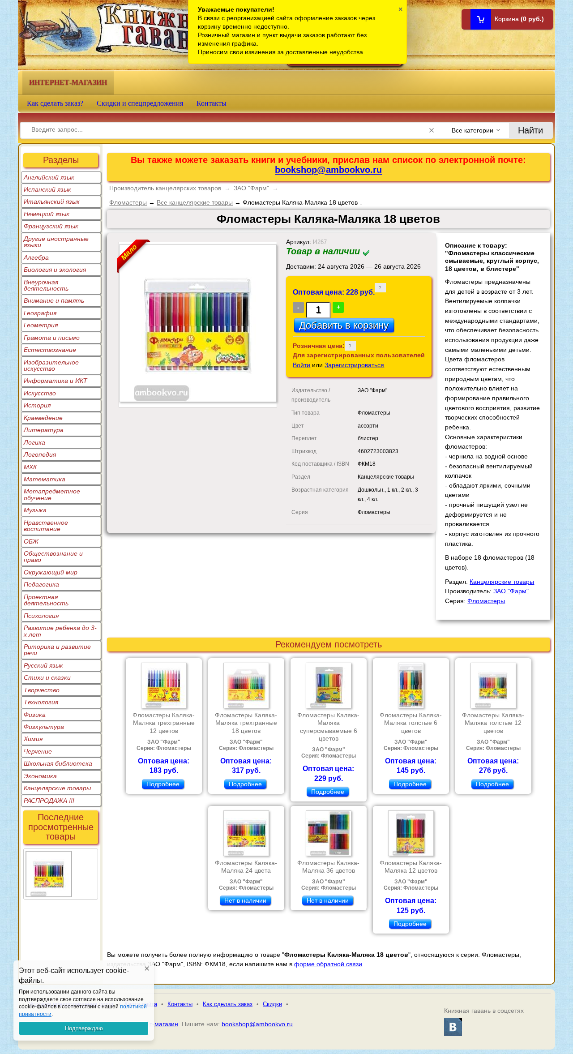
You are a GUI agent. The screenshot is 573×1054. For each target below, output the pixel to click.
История (37, 405)
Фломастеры (128, 202)
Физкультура (44, 726)
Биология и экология (55, 269)
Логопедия (40, 454)
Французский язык (51, 226)
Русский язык (43, 665)
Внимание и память (54, 300)
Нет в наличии (245, 900)
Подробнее (163, 784)
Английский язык (49, 177)
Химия (33, 738)
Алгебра (36, 257)
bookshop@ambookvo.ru (328, 170)
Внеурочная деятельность (46, 285)
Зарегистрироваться (354, 364)
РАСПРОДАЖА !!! (49, 800)
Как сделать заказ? (55, 103)
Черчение (38, 751)
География (40, 313)
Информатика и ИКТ (55, 380)
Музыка (35, 510)
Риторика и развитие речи (57, 649)
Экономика (40, 776)
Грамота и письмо (52, 337)
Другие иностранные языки (56, 242)
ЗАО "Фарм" (251, 188)
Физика (35, 714)
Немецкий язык (46, 214)
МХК (30, 467)
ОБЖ (31, 541)
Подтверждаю (84, 1028)
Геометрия (41, 325)
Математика (44, 479)
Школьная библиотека (58, 763)
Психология (41, 615)
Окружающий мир (50, 572)
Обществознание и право (53, 556)
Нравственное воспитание (46, 525)
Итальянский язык (52, 201)
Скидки (272, 1004)
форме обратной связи (328, 964)
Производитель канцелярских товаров (165, 188)
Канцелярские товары (57, 788)
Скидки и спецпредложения (140, 103)
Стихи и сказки (47, 677)
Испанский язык (47, 189)
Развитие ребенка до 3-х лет (60, 631)
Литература (44, 429)
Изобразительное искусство (51, 365)
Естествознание (50, 349)
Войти (301, 364)
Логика (34, 442)
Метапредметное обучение (52, 494)
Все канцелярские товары (195, 202)
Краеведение (43, 417)
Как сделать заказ (227, 1004)
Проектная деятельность (46, 600)
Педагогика (41, 584)
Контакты (212, 103)
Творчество (42, 690)
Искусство (40, 393)
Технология (41, 702)
